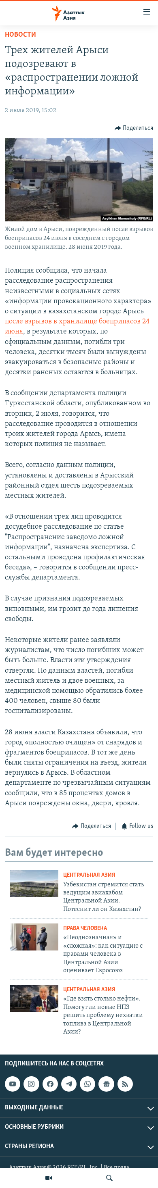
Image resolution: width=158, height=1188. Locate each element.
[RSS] (125, 1084)
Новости (20, 35)
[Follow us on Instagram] (31, 1084)
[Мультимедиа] (48, 1178)
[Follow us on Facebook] (50, 1084)
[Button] (134, 128)
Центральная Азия (89, 875)
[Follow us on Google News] (106, 1084)
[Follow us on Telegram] (69, 1084)
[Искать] (109, 1178)
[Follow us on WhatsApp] (87, 1084)
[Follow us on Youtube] (12, 1084)
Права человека (85, 928)
